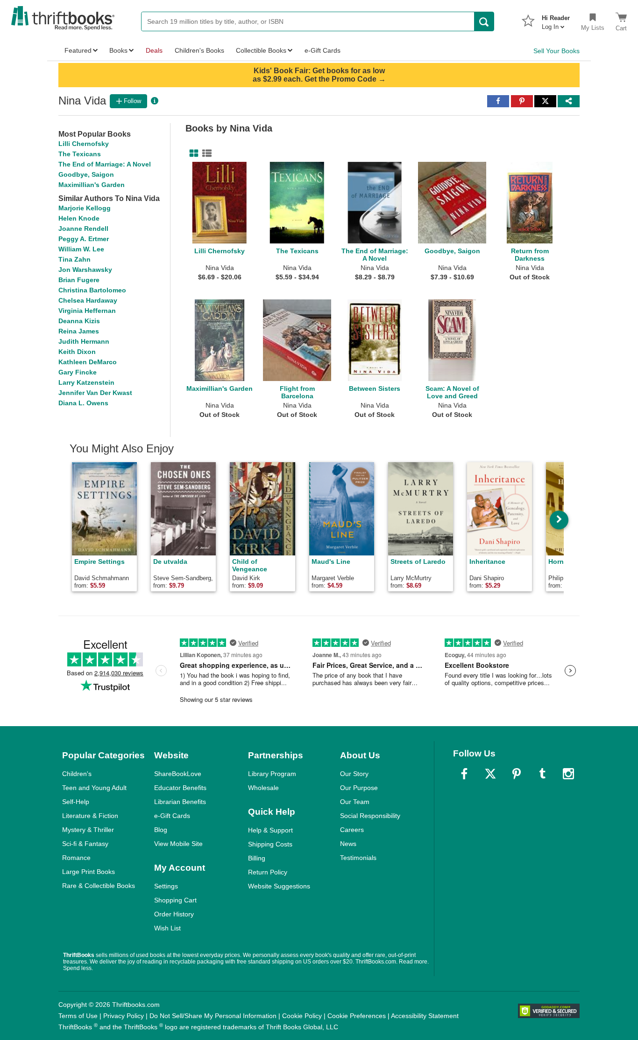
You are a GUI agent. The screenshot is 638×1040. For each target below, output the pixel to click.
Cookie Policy (302, 1015)
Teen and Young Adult (94, 787)
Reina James (78, 331)
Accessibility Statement (425, 1015)
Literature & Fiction (90, 815)
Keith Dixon (77, 351)
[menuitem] (556, 19)
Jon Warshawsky (85, 269)
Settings (166, 886)
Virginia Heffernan (87, 310)
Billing (256, 858)
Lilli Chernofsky (83, 143)
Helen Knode (78, 218)
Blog (160, 829)
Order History (174, 914)
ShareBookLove (177, 773)
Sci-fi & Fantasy (85, 843)
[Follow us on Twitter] (490, 774)
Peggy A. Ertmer (83, 239)
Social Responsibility (370, 815)
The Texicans (79, 154)
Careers (352, 829)
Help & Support (270, 830)
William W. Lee (81, 249)
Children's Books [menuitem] (199, 50)
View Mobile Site (178, 843)
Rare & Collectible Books (98, 885)
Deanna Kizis (79, 321)
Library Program (272, 773)
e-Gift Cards (172, 815)
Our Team (354, 801)
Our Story (354, 773)
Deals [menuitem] (154, 50)
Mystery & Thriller (88, 829)
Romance (76, 857)
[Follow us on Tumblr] (542, 774)
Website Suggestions (279, 886)
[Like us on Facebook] (464, 774)
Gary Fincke (77, 372)
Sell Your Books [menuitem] (556, 51)
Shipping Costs (270, 844)
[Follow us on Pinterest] (516, 774)
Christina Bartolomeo (92, 290)
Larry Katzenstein (86, 382)
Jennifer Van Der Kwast (95, 392)
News (348, 843)
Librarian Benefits (180, 801)
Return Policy (267, 872)
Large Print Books (88, 871)
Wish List (167, 928)
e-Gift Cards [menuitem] (322, 50)
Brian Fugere (78, 280)
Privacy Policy (123, 1015)
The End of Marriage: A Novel (104, 164)
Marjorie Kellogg (84, 208)
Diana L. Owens (83, 403)
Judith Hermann (83, 341)
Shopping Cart (175, 900)
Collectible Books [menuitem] (261, 50)
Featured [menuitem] (78, 50)
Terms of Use (78, 1015)
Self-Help (75, 801)
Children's (77, 773)
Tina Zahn (74, 259)
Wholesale (263, 787)
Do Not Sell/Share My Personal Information (212, 1015)
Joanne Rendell (83, 228)
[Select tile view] (205, 153)
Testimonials (358, 857)
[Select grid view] (191, 153)
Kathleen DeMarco (87, 362)
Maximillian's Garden (91, 184)
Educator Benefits (180, 787)
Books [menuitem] (118, 50)
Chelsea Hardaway (87, 300)
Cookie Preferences (356, 1015)
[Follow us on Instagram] (568, 774)
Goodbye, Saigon (86, 174)
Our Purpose (359, 787)
